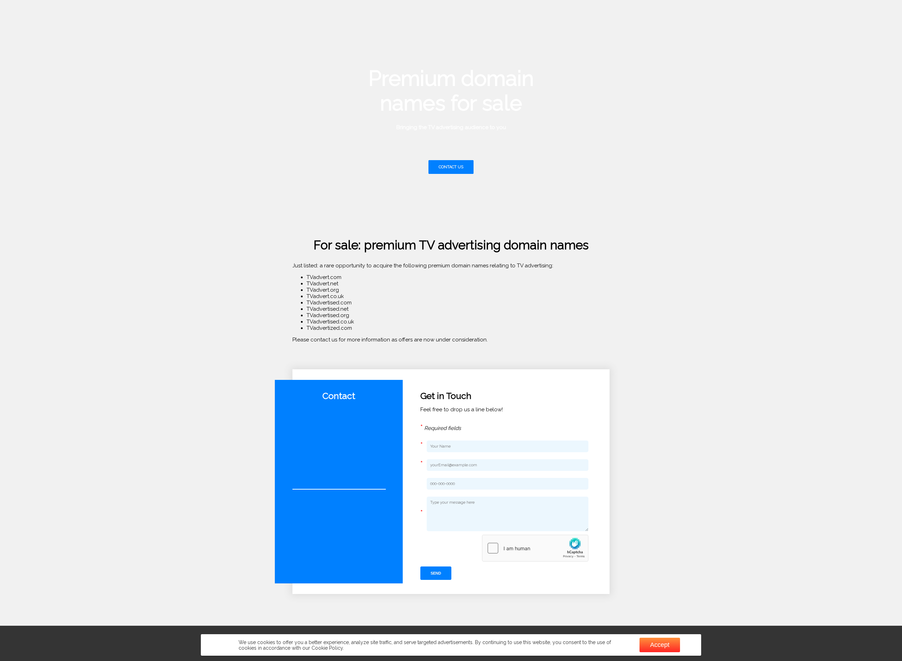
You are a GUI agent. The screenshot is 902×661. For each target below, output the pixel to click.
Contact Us (451, 167)
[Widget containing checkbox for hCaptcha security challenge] (535, 548)
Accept (659, 644)
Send (436, 573)
